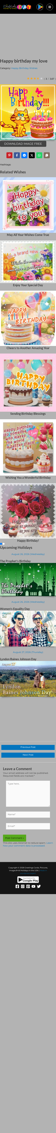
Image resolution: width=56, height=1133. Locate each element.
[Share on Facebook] (17, 155)
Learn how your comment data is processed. (28, 844)
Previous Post (28, 747)
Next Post (28, 755)
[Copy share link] (47, 155)
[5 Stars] (41, 78)
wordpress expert (28, 873)
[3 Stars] (34, 78)
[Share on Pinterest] (9, 155)
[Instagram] (23, 886)
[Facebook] (17, 886)
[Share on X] (32, 155)
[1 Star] (28, 78)
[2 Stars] (31, 78)
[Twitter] (39, 886)
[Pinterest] (28, 886)
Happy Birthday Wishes (24, 68)
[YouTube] (33, 886)
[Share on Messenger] (24, 155)
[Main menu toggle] (49, 7)
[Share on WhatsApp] (39, 155)
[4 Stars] (38, 78)
